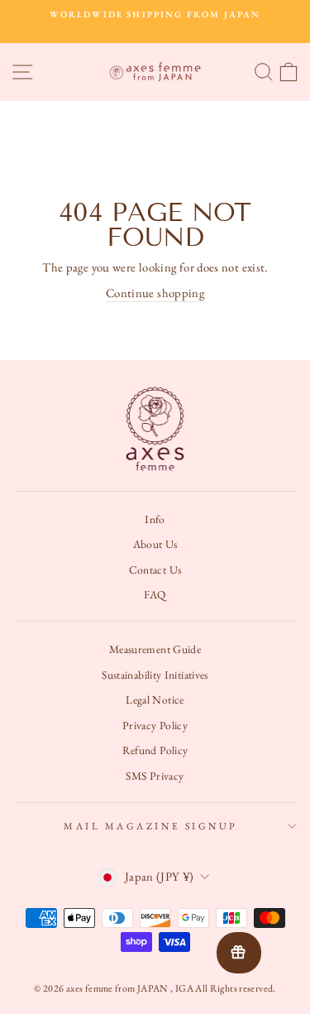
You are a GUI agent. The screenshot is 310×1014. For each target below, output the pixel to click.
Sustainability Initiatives (155, 674)
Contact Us (155, 569)
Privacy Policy (155, 725)
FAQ (154, 594)
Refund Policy (155, 749)
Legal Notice (155, 699)
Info (155, 519)
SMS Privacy (155, 775)
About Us (155, 543)
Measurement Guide (155, 649)
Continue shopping (155, 292)
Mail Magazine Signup (151, 826)
